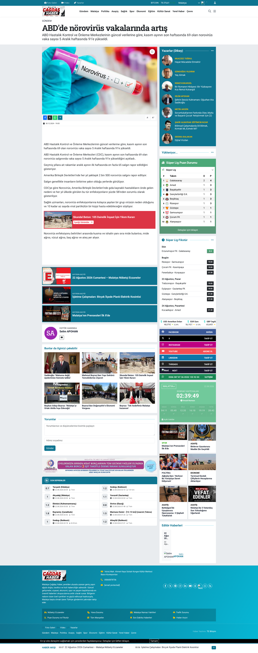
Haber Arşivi (181, 617)
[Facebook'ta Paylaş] (45, 117)
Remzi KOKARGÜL (183, 83)
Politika (105, 11)
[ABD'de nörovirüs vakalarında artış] (99, 80)
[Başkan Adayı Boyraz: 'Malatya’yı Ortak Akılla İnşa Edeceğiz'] (62, 393)
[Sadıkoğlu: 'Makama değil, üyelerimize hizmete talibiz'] (62, 362)
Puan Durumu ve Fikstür (58, 617)
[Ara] (209, 11)
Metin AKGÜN (181, 109)
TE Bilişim (211, 631)
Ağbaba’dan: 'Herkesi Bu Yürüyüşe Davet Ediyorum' (172, 478)
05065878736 (110, 580)
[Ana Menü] (214, 11)
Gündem (83, 11)
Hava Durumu (97, 612)
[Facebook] (165, 586)
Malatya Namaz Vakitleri (145, 612)
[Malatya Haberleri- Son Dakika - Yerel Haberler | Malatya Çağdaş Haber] (53, 11)
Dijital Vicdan (181, 140)
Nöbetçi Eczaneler (56, 612)
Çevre (190, 11)
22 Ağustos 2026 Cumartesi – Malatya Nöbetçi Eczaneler (166, 536)
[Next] (200, 586)
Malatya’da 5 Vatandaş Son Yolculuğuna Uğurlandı (202, 510)
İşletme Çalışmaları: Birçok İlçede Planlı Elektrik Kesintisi (170, 647)
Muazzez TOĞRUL (183, 58)
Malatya (95, 11)
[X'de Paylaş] (50, 117)
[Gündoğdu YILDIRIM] (167, 73)
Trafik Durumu (182, 612)
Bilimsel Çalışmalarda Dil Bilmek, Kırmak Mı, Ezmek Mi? (191, 127)
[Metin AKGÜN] (167, 112)
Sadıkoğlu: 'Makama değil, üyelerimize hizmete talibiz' (57, 376)
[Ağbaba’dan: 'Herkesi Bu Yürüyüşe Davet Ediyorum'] (173, 462)
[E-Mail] (62, 337)
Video (66, 3)
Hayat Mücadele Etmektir (187, 62)
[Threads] (195, 586)
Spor (132, 11)
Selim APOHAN (69, 331)
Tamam (154, 641)
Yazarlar (80, 3)
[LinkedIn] (185, 586)
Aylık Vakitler (169, 419)
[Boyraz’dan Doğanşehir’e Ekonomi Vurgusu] (99, 393)
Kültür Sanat (163, 11)
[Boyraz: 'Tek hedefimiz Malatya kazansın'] (137, 393)
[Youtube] (190, 586)
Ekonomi (141, 11)
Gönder (50, 448)
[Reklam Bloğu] (99, 466)
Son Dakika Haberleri (142, 617)
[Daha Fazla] (60, 117)
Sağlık (124, 11)
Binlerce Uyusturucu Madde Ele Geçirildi (200, 447)
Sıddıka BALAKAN (183, 137)
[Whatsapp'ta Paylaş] (55, 117)
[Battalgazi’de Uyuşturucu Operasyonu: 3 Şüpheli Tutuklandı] (173, 494)
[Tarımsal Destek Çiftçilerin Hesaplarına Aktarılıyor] (202, 462)
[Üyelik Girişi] (214, 3)
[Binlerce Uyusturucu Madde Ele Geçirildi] (202, 433)
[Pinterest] (175, 586)
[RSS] (210, 586)
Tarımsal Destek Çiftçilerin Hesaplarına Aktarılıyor (201, 478)
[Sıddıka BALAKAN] (167, 138)
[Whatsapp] (205, 586)
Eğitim (151, 11)
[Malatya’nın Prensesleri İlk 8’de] (173, 432)
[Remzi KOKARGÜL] (167, 86)
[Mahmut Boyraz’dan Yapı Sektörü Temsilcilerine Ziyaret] (99, 362)
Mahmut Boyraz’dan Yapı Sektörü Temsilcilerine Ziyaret (98, 376)
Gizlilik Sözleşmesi (139, 641)
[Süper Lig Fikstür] (212, 240)
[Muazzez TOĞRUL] (167, 60)
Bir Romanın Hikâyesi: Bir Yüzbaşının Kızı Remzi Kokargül (193, 88)
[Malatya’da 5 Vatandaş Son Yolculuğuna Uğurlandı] (202, 494)
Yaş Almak (180, 75)
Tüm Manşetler (97, 617)
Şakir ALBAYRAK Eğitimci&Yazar (191, 122)
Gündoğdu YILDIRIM (185, 71)
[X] (170, 586)
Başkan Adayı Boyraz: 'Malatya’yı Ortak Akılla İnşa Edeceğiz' (60, 406)
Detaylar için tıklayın (188, 230)
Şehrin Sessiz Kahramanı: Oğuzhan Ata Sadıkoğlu (194, 101)
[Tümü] (212, 50)
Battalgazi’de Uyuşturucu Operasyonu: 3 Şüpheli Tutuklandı (173, 512)
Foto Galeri (52, 3)
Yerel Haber (178, 11)
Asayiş (115, 11)
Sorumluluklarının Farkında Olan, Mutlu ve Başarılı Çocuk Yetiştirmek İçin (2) (194, 114)
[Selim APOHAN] (50, 333)
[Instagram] (180, 586)
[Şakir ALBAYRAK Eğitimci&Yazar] (167, 125)
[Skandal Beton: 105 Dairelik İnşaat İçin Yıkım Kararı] (137, 362)
